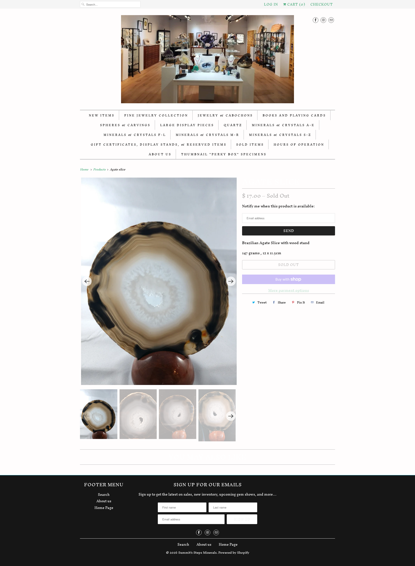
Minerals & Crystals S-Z (280, 135)
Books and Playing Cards (294, 115)
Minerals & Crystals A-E (283, 125)
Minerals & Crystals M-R (207, 135)
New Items (102, 115)
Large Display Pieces (187, 125)
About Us (160, 154)
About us (103, 501)
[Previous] (87, 281)
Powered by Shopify (233, 552)
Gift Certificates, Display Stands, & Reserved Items (159, 145)
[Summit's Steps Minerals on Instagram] (323, 20)
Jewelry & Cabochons (225, 115)
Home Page (103, 508)
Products (99, 169)
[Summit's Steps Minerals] (207, 60)
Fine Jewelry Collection (156, 115)
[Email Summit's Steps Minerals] (331, 20)
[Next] (231, 281)
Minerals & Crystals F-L (135, 135)
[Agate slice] (159, 281)
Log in (271, 4)
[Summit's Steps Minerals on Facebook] (315, 20)
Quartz (233, 125)
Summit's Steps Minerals (197, 552)
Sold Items (250, 145)
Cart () (295, 4)
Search (104, 494)
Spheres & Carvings (125, 125)
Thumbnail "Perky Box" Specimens (224, 154)
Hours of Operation (299, 145)
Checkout (321, 4)
